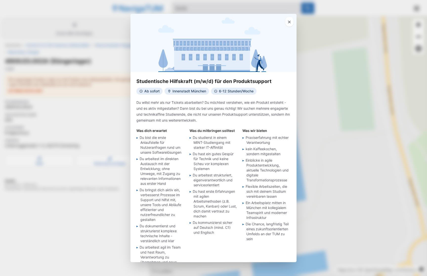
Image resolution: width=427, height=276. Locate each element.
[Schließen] (289, 22)
